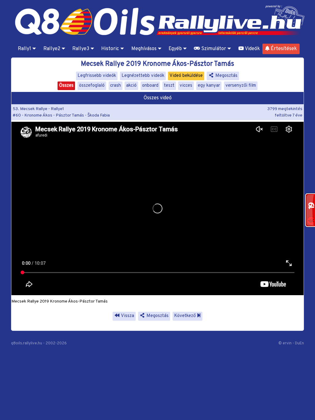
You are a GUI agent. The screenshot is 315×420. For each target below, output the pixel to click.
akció (131, 86)
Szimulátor (213, 49)
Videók (252, 49)
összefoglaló (92, 86)
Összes (66, 86)
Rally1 (24, 49)
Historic (110, 49)
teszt (169, 86)
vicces (186, 86)
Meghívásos (144, 49)
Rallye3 (80, 49)
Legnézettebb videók (143, 76)
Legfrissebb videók (97, 76)
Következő (185, 316)
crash (115, 86)
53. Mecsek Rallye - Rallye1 (38, 109)
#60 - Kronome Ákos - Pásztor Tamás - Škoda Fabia (61, 115)
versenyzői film (240, 86)
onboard (150, 86)
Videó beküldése (186, 76)
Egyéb (175, 49)
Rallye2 (51, 49)
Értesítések (283, 49)
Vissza (127, 316)
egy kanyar (209, 86)
